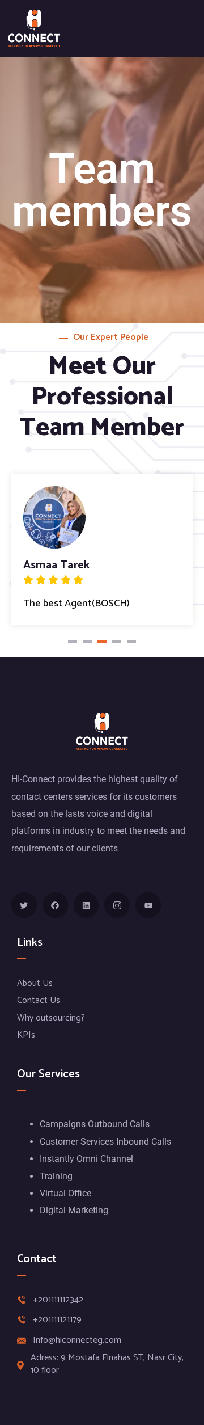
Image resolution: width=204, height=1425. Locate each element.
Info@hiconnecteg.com (77, 1340)
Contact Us (38, 1000)
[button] (72, 642)
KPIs (26, 1035)
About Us (35, 983)
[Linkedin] (86, 905)
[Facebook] (55, 905)
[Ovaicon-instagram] (117, 905)
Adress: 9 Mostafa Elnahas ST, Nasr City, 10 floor (107, 1364)
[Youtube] (148, 905)
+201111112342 (58, 1300)
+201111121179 (57, 1320)
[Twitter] (24, 905)
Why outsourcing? (51, 1018)
